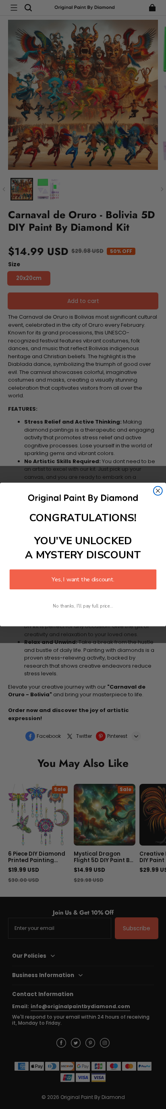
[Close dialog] (158, 491)
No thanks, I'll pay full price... (83, 606)
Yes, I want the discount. (83, 579)
